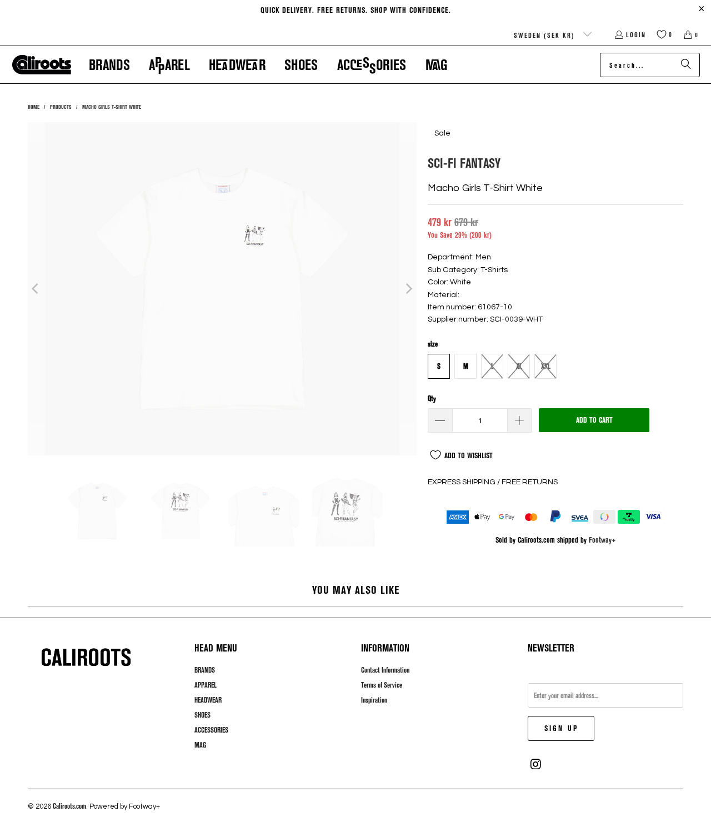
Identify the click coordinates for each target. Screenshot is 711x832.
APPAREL (205, 684)
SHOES (202, 714)
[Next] (408, 288)
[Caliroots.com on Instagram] (536, 764)
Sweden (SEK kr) (546, 35)
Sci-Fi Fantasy (464, 162)
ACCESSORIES (211, 729)
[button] (109, 65)
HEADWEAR (208, 699)
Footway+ (602, 539)
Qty (432, 398)
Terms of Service (381, 684)
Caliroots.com (69, 805)
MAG (200, 744)
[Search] (686, 65)
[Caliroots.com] (41, 65)
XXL (545, 366)
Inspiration (374, 699)
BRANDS (204, 669)
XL (519, 366)
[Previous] (36, 288)
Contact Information (385, 669)
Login (636, 34)
